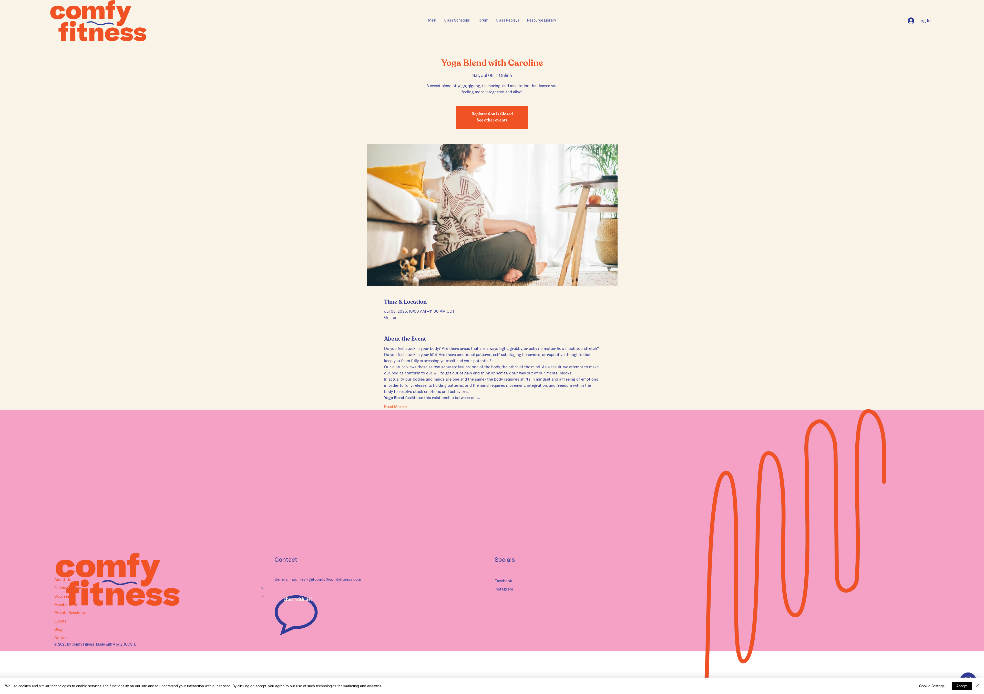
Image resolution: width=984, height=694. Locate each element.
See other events (492, 120)
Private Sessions (69, 612)
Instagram (504, 589)
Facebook (503, 581)
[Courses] (263, 596)
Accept (961, 685)
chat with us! (298, 599)
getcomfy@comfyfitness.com (335, 579)
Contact (61, 637)
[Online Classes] (263, 588)
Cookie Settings (932, 685)
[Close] (978, 686)
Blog (58, 629)
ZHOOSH (127, 644)
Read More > (395, 406)
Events (60, 621)
